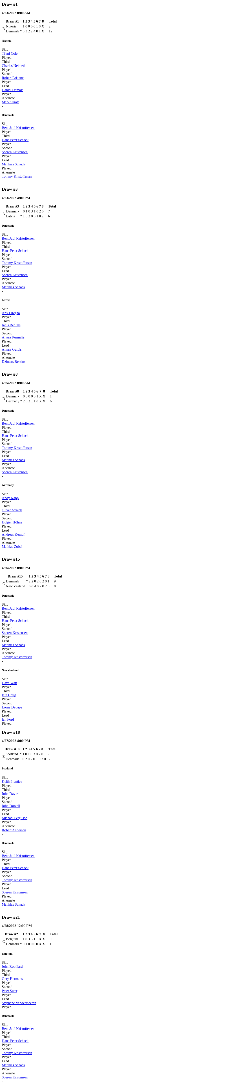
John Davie (10, 794)
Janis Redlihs (11, 325)
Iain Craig (9, 695)
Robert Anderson (14, 830)
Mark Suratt (10, 102)
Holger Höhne (12, 522)
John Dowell (11, 806)
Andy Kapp (10, 498)
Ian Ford (8, 719)
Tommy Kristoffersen (17, 176)
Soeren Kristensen (15, 152)
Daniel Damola (12, 90)
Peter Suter (9, 991)
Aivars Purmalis (13, 337)
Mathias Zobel (12, 546)
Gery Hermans (12, 979)
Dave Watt (9, 683)
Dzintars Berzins (13, 361)
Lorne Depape (12, 707)
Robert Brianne (13, 78)
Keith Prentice (12, 781)
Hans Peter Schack (15, 140)
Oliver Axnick (12, 510)
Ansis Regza (11, 313)
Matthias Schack (13, 164)
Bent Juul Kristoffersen (18, 128)
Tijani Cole (10, 53)
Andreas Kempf (13, 534)
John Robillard (12, 966)
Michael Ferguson (14, 818)
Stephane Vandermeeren (19, 1003)
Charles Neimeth (14, 66)
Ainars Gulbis (12, 349)
